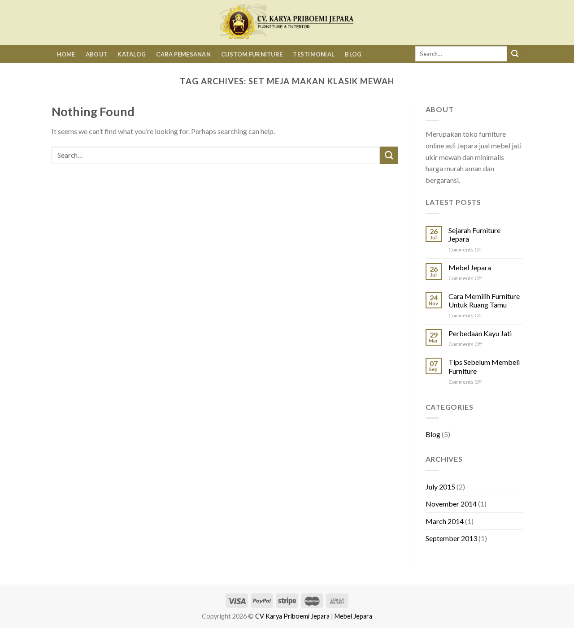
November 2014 (451, 503)
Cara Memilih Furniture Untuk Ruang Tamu (484, 300)
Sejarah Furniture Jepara (474, 234)
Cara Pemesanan (183, 54)
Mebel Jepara (469, 267)
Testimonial (314, 54)
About (96, 54)
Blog (353, 54)
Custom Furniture (252, 54)
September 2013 (451, 538)
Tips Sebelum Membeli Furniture (484, 366)
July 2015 (440, 486)
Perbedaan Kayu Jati (480, 333)
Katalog (131, 54)
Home (66, 54)
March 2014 (445, 521)
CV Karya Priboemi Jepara (292, 616)
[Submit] (514, 53)
